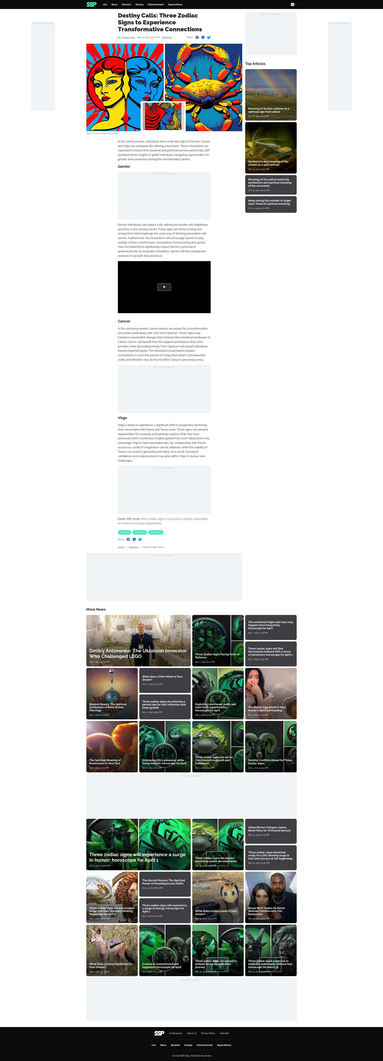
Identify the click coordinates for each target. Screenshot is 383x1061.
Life (105, 4)
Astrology (167, 37)
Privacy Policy (208, 1033)
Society (139, 4)
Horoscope (140, 532)
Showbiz (126, 4)
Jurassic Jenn (128, 37)
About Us (192, 1033)
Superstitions (175, 4)
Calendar (224, 1033)
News (114, 4)
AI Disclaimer (176, 1033)
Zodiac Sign (156, 532)
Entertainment (156, 4)
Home (121, 547)
